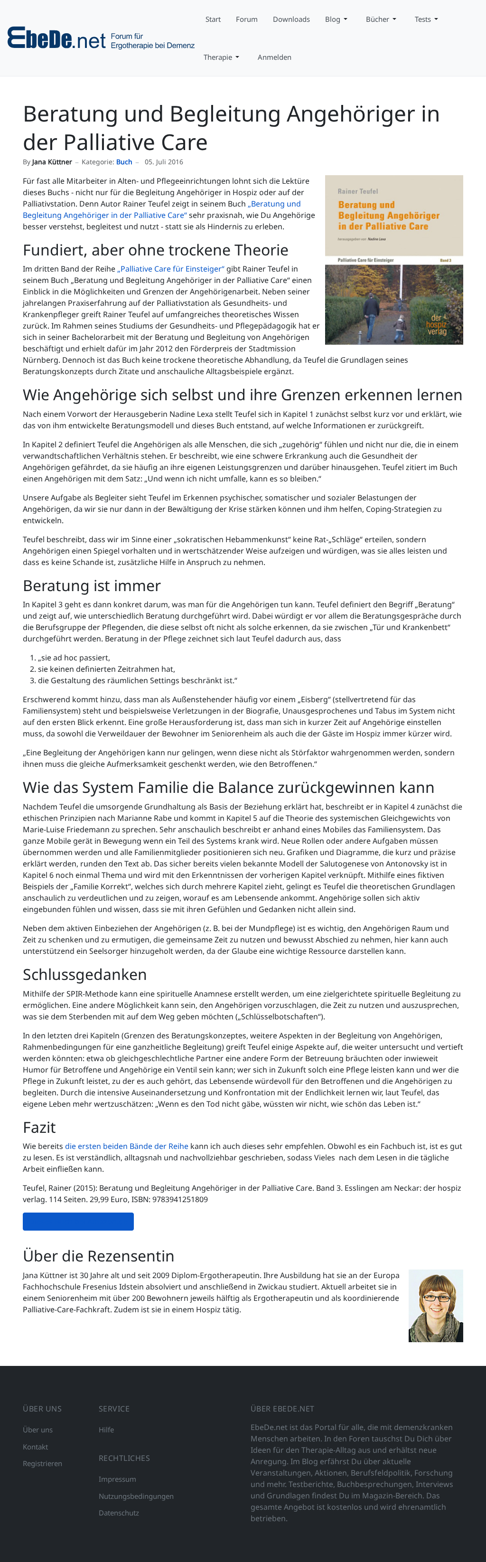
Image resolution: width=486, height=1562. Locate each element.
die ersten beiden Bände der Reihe (125, 1146)
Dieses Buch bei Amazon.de (78, 1221)
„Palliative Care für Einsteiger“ (169, 268)
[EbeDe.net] (102, 37)
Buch (124, 161)
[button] (338, 19)
